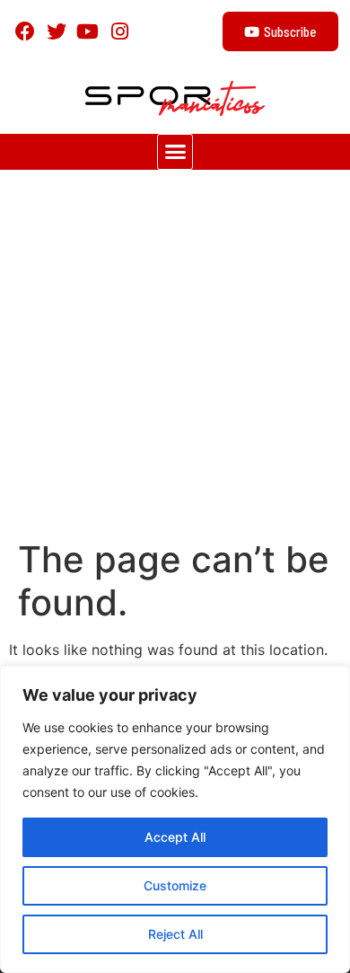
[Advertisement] (175, 354)
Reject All (175, 934)
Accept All (175, 837)
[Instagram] (120, 31)
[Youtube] (87, 31)
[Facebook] (24, 31)
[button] (175, 152)
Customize (175, 885)
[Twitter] (56, 31)
